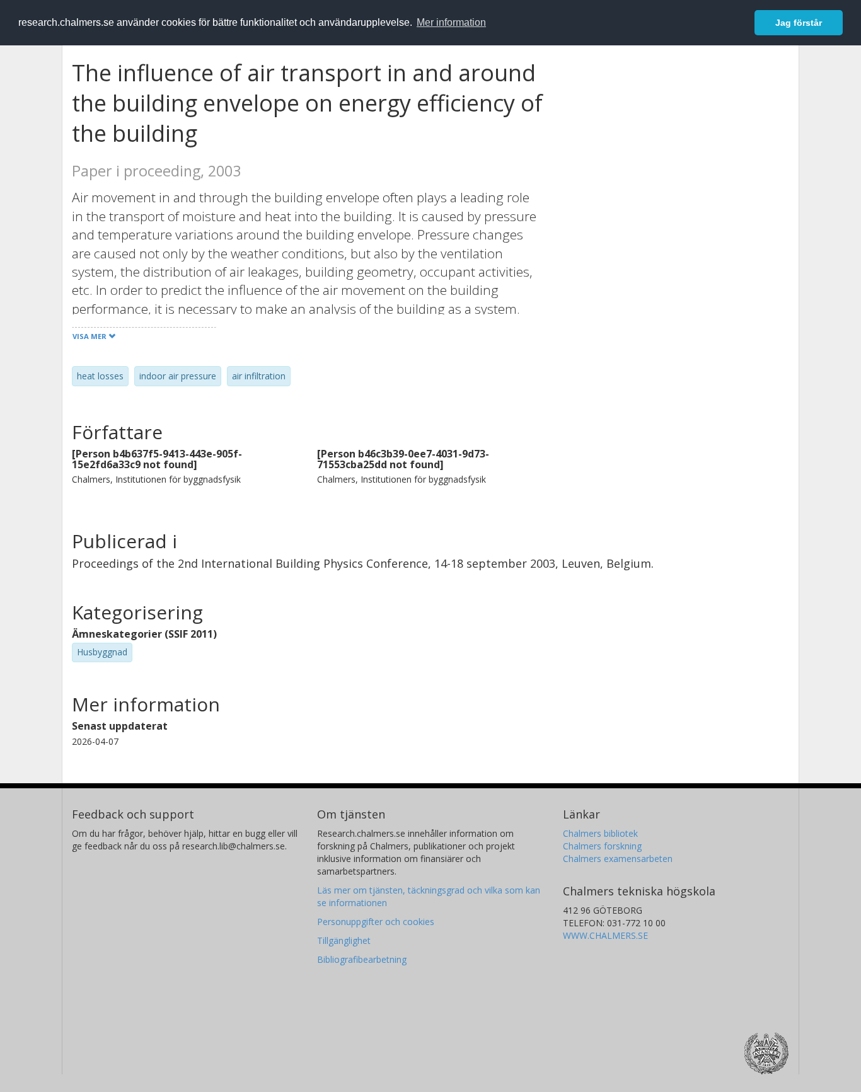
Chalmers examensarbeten (618, 859)
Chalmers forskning (602, 846)
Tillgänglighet (344, 940)
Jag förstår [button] (798, 23)
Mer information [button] (451, 22)
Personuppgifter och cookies (375, 922)
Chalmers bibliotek (600, 833)
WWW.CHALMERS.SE (605, 935)
